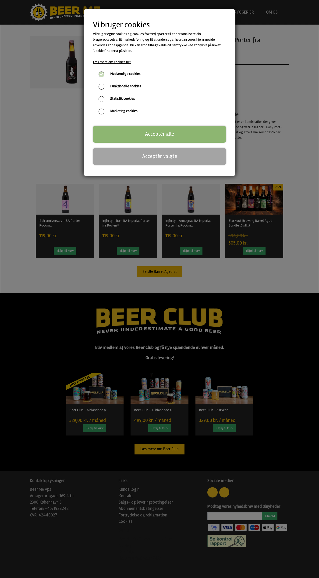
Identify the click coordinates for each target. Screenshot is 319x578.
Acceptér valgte (159, 156)
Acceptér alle (159, 134)
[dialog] (159, 289)
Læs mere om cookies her (112, 62)
